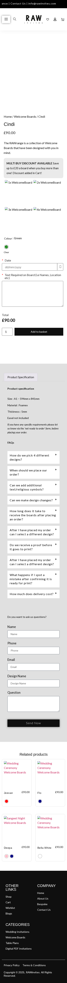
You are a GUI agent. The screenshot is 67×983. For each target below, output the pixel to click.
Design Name (16, 676)
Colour (8, 238)
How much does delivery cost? (32, 594)
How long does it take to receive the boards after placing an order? (33, 515)
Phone (11, 643)
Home (8, 116)
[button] (33, 457)
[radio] (6, 247)
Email (11, 660)
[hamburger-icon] (6, 19)
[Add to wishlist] (9, 47)
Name (11, 627)
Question (13, 692)
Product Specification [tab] (20, 377)
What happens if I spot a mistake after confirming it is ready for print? (31, 579)
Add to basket (39, 331)
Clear (6, 252)
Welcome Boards (25, 116)
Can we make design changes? (31, 500)
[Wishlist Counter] (47, 19)
